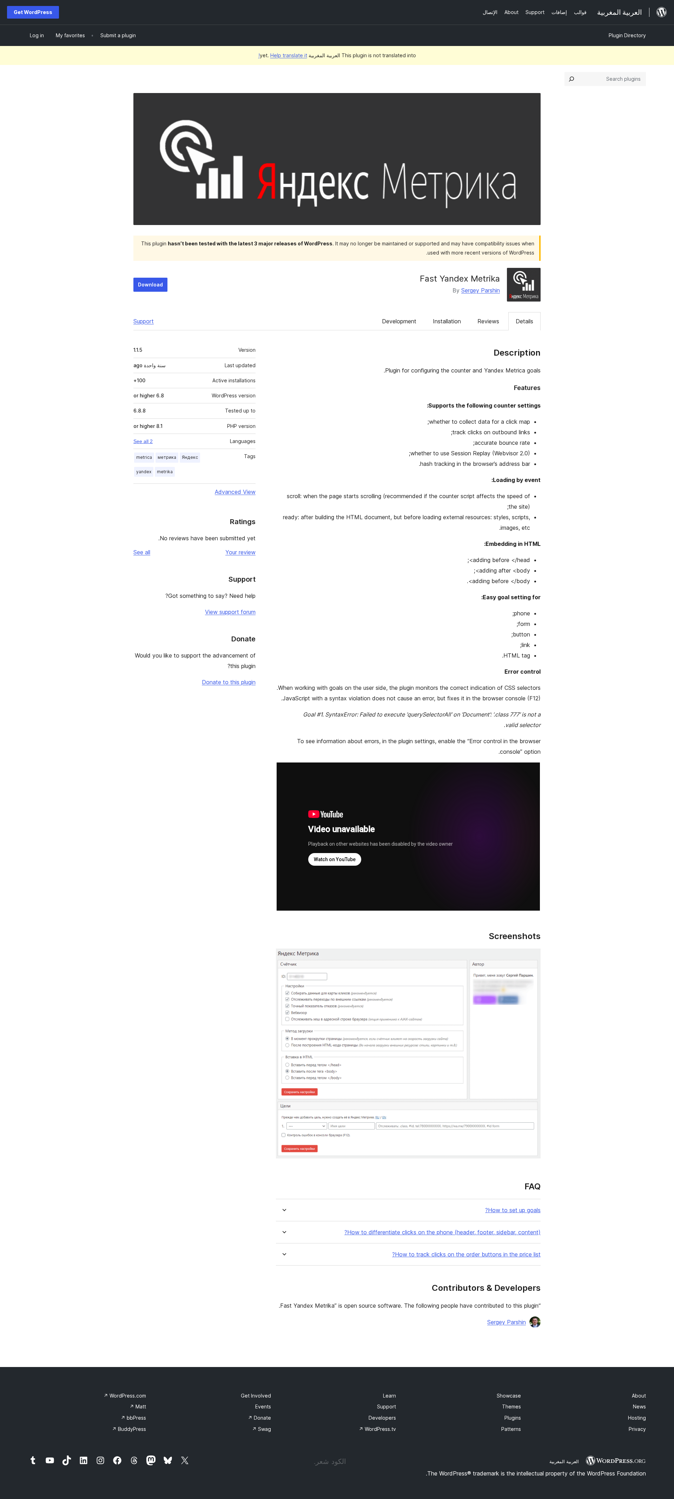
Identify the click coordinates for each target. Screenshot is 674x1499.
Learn (389, 1396)
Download (150, 285)
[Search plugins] (571, 79)
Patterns (511, 1429)
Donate (259, 1418)
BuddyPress (129, 1429)
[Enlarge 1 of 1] (531, 958)
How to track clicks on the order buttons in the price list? (466, 1254)
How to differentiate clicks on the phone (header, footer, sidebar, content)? (442, 1232)
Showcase (509, 1396)
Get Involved (256, 1396)
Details (524, 321)
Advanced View (235, 491)
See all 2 (143, 441)
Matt (138, 1406)
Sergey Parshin (480, 290)
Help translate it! (282, 55)
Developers (382, 1418)
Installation (447, 321)
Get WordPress (33, 12)
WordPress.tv (377, 1429)
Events (263, 1406)
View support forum (230, 611)
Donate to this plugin (229, 682)
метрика (167, 457)
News (639, 1406)
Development (399, 321)
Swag (261, 1429)
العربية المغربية (564, 1461)
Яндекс (190, 457)
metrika (165, 471)
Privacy (637, 1429)
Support (143, 321)
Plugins (512, 1418)
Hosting (637, 1418)
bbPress (133, 1418)
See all (141, 552)
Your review (240, 552)
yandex (143, 471)
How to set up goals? (513, 1210)
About (639, 1396)
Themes (511, 1406)
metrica (144, 457)
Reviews (488, 321)
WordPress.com (125, 1396)
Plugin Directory (627, 35)
